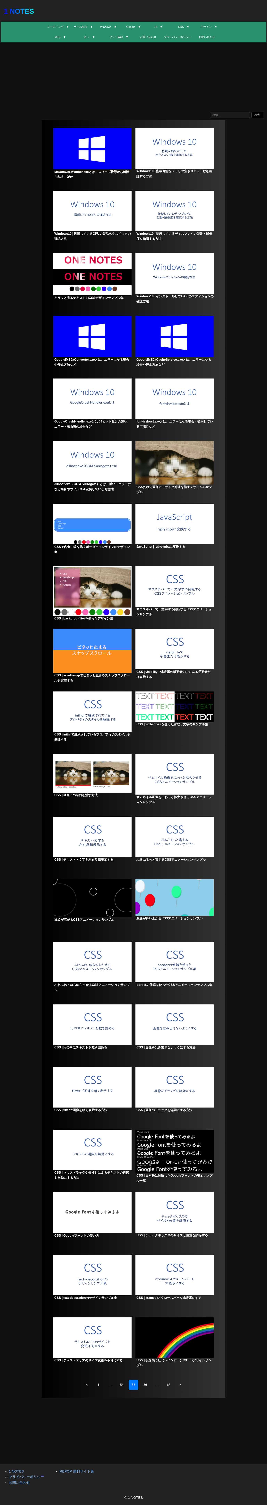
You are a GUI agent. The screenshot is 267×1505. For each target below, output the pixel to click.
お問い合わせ (148, 37)
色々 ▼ (89, 37)
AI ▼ (159, 26)
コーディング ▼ (58, 26)
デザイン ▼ (209, 26)
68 (168, 1384)
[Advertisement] (133, 76)
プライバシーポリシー (177, 37)
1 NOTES (19, 11)
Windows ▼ (108, 26)
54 (122, 1384)
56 (145, 1384)
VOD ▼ (60, 37)
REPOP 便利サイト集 (77, 1471)
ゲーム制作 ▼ (83, 26)
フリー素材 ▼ (118, 37)
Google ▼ (133, 26)
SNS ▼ (183, 26)
